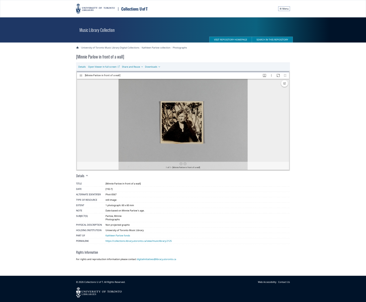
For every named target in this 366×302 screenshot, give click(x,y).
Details (82, 66)
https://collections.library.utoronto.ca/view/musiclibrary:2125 (139, 241)
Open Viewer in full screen (102, 66)
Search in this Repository (272, 39)
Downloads (151, 66)
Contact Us (284, 282)
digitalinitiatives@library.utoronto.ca (156, 259)
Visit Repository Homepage (230, 39)
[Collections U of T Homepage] (77, 47)
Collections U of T (93, 282)
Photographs (180, 47)
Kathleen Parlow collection (156, 47)
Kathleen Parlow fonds (118, 235)
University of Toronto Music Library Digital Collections (110, 47)
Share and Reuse (131, 66)
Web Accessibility (267, 282)
